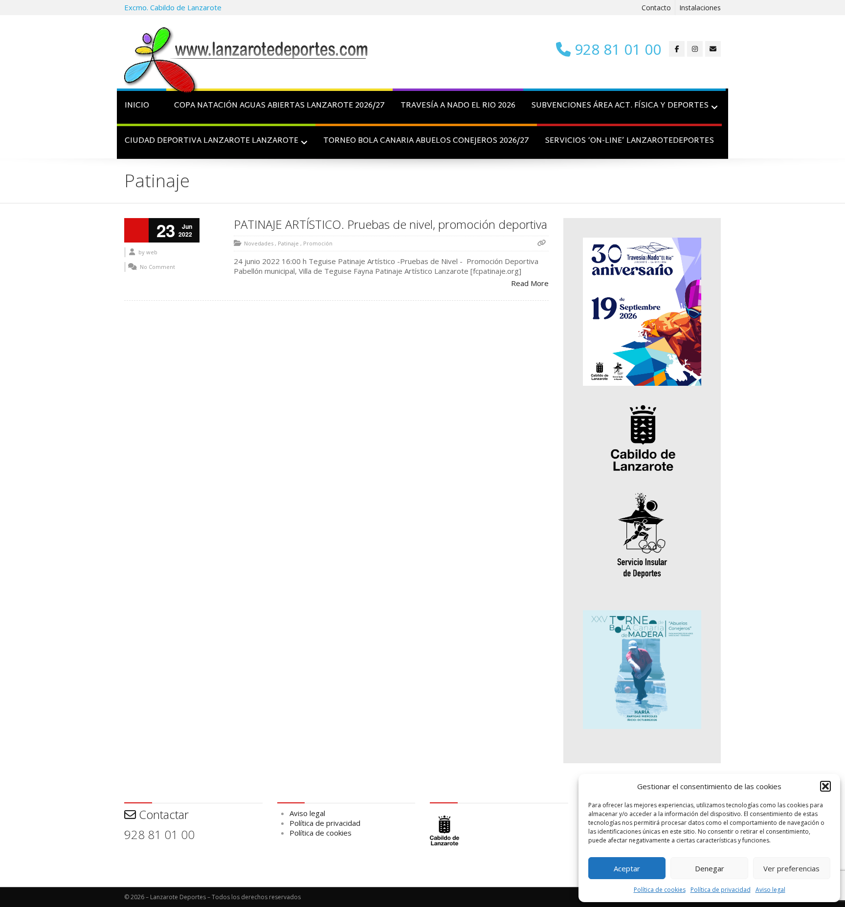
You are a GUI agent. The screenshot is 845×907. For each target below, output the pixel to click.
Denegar (709, 868)
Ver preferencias (791, 868)
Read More (530, 283)
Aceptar (627, 868)
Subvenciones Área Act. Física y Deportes (620, 106)
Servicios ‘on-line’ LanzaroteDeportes (629, 141)
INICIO (137, 106)
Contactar (162, 814)
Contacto (656, 7)
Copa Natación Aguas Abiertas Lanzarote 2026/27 (279, 106)
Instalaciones (700, 7)
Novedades (258, 243)
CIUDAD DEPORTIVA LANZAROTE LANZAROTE (211, 141)
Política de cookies (660, 889)
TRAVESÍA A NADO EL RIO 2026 (457, 106)
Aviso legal (770, 889)
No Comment (157, 266)
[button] (825, 786)
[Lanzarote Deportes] (246, 61)
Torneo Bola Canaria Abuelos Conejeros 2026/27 (426, 141)
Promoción (318, 243)
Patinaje (288, 243)
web (151, 252)
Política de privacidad (720, 889)
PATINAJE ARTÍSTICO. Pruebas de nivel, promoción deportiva (390, 224)
